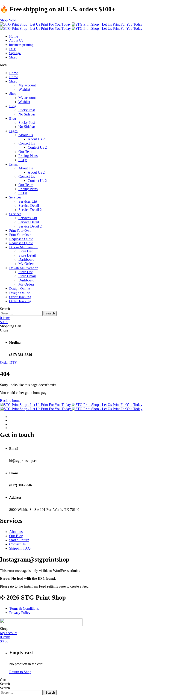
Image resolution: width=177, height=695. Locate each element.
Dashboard (26, 259)
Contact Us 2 (37, 147)
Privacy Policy (19, 613)
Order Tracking (20, 297)
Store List (25, 251)
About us (16, 532)
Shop (13, 57)
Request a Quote (21, 239)
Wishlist (24, 89)
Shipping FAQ (20, 548)
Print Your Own (20, 230)
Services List (27, 201)
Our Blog (16, 536)
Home (13, 36)
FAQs (22, 160)
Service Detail (28, 205)
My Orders (26, 264)
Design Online (19, 288)
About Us (16, 40)
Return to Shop (20, 672)
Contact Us (26, 143)
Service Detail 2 (30, 210)
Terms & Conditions (24, 608)
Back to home (10, 400)
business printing (21, 45)
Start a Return (19, 540)
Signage (15, 53)
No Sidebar (26, 114)
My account (27, 85)
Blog (12, 106)
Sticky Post (26, 110)
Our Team (25, 152)
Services (15, 197)
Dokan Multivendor (23, 247)
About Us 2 (36, 139)
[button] (8, 20)
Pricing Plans (28, 156)
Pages (13, 131)
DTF (12, 49)
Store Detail (27, 255)
